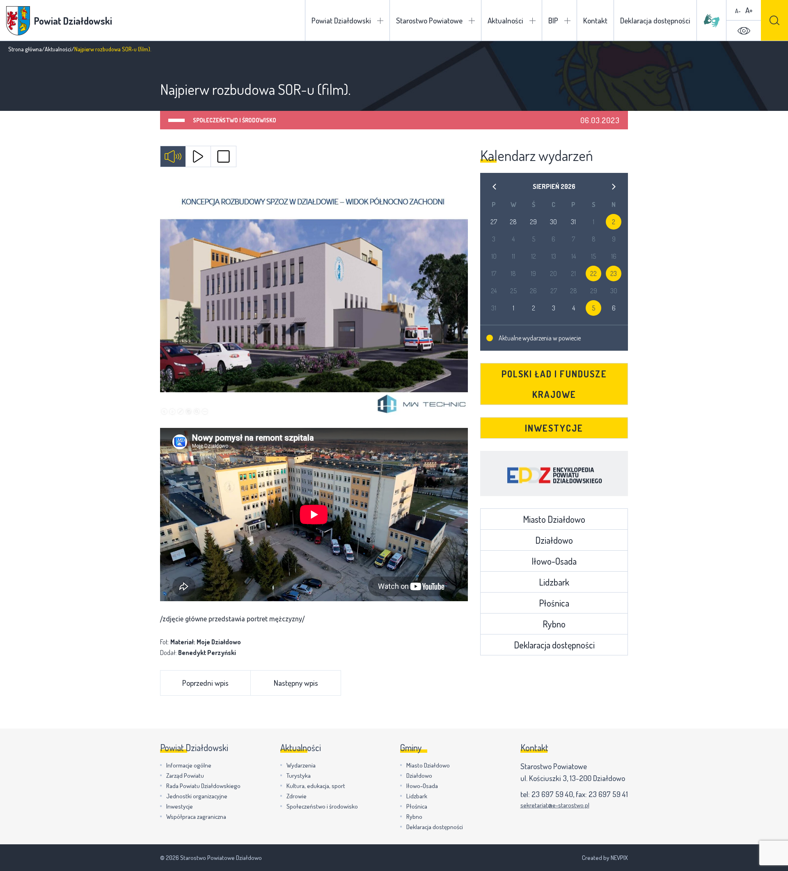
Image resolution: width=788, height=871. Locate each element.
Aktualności (505, 20)
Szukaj (774, 20)
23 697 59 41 (608, 794)
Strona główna (25, 49)
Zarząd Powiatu (185, 775)
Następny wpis (296, 683)
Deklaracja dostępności (655, 20)
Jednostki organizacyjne (196, 796)
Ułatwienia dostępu (743, 31)
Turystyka (298, 775)
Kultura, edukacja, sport (315, 786)
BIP (553, 20)
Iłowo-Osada (554, 561)
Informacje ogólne (188, 765)
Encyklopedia (554, 473)
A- (738, 10)
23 (613, 273)
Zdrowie (296, 796)
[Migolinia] (711, 20)
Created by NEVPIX (605, 858)
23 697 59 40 (552, 794)
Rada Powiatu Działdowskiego (203, 786)
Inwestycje (554, 428)
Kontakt (595, 20)
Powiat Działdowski (341, 20)
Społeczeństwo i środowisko (234, 120)
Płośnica (554, 603)
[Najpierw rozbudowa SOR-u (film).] (314, 300)
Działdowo (554, 540)
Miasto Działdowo (554, 519)
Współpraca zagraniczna (196, 816)
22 (593, 273)
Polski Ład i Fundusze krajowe (554, 384)
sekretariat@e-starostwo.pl (554, 805)
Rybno (554, 624)
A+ (749, 10)
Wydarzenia (301, 765)
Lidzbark (554, 582)
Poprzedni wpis (205, 683)
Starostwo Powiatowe (429, 20)
